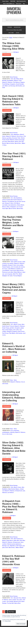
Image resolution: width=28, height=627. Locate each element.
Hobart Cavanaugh (19, 139)
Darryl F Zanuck (10, 326)
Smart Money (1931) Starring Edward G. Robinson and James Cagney (14, 288)
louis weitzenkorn (12, 205)
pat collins (10, 272)
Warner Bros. (18, 143)
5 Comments (7, 459)
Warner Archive (10, 143)
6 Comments (7, 570)
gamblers (12, 328)
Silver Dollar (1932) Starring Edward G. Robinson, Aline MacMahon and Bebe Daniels (13, 448)
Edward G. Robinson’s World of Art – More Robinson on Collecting (13, 347)
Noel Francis (21, 331)
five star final (18, 201)
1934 (11, 134)
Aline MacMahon (18, 198)
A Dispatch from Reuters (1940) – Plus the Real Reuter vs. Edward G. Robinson (13, 506)
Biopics (17, 489)
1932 (11, 487)
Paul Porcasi (5, 333)
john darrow (21, 267)
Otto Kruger (19, 545)
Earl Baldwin (10, 80)
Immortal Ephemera (14, 10)
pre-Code (4, 141)
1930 (11, 79)
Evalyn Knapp (5, 328)
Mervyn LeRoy (5, 206)
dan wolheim (10, 263)
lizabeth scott (19, 268)
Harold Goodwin (20, 84)
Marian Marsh (20, 205)
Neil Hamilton (19, 86)
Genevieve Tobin (16, 138)
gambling (9, 138)
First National (16, 82)
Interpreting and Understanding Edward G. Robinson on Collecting (13, 396)
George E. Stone (9, 203)
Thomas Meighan (17, 275)
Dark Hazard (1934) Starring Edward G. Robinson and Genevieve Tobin (12, 100)
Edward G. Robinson (7, 82)
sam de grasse (8, 274)
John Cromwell (14, 267)
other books (5, 383)
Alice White (16, 79)
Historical (4, 492)
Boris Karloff (14, 199)
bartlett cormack (18, 261)
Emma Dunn (20, 136)
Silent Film (15, 274)
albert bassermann (18, 538)
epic (24, 490)
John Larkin (16, 329)
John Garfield (10, 601)
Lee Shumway (11, 86)
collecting (12, 432)
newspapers (13, 206)
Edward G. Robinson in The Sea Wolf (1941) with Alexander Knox (13, 560)
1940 (11, 538)
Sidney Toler (18, 141)
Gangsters (12, 84)
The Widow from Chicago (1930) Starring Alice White (13, 45)
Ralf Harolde (19, 333)
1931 (11, 198)
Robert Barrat (11, 141)
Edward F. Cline (18, 80)
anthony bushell (6, 199)
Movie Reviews (14, 77)
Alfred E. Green (17, 324)
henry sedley (20, 265)
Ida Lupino (19, 599)
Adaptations (16, 134)
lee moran (4, 268)
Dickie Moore (9, 540)
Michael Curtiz (17, 601)
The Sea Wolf (10, 603)
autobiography (5, 432)
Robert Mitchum (18, 272)
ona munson (20, 206)
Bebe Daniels (11, 489)
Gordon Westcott (10, 139)
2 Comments (7, 406)
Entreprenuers (18, 490)
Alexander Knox (17, 598)
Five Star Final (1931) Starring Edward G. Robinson (14, 156)
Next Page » (12, 611)
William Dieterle (19, 547)
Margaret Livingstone (12, 331)
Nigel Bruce (13, 545)
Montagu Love (5, 545)
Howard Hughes (6, 267)
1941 (11, 598)
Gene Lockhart (12, 599)
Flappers (22, 82)
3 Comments (7, 54)
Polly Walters (12, 333)
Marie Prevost (20, 270)
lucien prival (13, 270)
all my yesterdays (14, 430)
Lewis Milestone (12, 268)
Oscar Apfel (5, 208)
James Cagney (8, 329)
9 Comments (7, 165)
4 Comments (7, 234)
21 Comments (7, 110)
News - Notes (13, 380)
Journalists (5, 205)
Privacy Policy (8, 621)
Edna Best (22, 540)
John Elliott (5, 86)
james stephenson (16, 544)
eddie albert (16, 540)
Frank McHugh (6, 84)
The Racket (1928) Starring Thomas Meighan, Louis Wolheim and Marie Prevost (12, 222)
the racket (10, 275)
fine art (23, 382)
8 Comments (7, 298)
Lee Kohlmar (10, 492)
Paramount (5, 272)
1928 (11, 261)
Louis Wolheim (5, 270)
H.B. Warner (17, 203)
